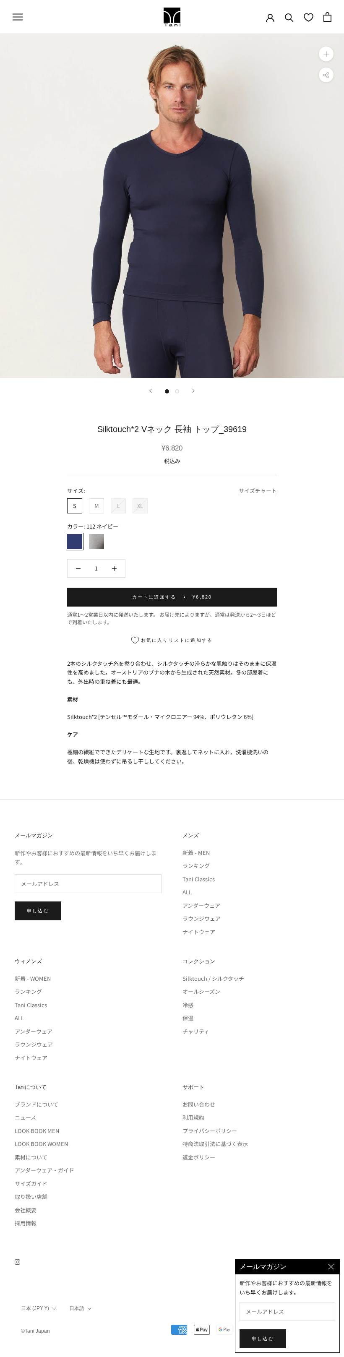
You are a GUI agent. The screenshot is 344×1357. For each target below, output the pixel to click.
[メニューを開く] (18, 17)
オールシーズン (201, 991)
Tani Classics (198, 879)
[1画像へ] (167, 391)
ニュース (25, 1117)
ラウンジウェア (201, 918)
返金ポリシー (198, 1157)
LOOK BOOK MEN (37, 1131)
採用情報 (25, 1223)
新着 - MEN (196, 853)
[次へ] (193, 391)
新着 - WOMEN (33, 978)
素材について (31, 1157)
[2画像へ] (177, 391)
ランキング (196, 866)
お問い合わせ (198, 1104)
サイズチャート (258, 491)
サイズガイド (31, 1184)
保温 (187, 1018)
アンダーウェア (201, 905)
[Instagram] (17, 1261)
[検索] (289, 17)
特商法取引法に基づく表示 (215, 1144)
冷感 (187, 1005)
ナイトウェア (198, 932)
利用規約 (193, 1117)
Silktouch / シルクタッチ (213, 978)
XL (140, 506)
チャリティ (195, 1031)
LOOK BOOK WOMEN (41, 1144)
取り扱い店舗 (31, 1197)
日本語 (76, 1308)
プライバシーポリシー (209, 1131)
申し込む (38, 910)
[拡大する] (326, 54)
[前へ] (150, 391)
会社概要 (25, 1210)
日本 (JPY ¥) (35, 1308)
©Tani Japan (35, 1331)
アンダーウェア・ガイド (44, 1170)
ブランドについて (36, 1104)
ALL (187, 892)
